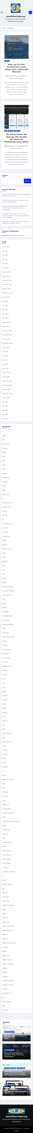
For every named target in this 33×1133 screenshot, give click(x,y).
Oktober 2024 (6, 339)
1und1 (4, 452)
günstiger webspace (8, 591)
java (3, 683)
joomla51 (4, 700)
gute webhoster (7, 595)
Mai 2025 (5, 309)
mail (3, 725)
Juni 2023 (5, 406)
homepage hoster (7, 616)
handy (4, 599)
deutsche (5, 528)
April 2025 (5, 314)
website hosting (7, 959)
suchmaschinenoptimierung (10, 821)
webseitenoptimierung (9, 943)
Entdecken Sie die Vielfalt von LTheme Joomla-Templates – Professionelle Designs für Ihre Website (15, 215)
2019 (3, 461)
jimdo (3, 687)
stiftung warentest (8, 813)
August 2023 (6, 398)
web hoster (5, 897)
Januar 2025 (6, 326)
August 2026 (6, 247)
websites (5, 972)
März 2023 (5, 418)
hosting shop (6, 658)
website (4, 951)
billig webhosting (7, 502)
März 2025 (5, 318)
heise (3, 603)
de (5, 130)
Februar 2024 (6, 372)
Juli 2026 (5, 251)
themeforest (6, 830)
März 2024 (5, 368)
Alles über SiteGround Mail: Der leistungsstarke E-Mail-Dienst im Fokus (15, 1036)
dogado (4, 540)
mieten (4, 746)
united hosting (6, 859)
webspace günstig (7, 985)
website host (6, 955)
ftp (3, 570)
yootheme (5, 1010)
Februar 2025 (6, 322)
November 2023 (7, 385)
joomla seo (5, 695)
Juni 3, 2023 (24, 146)
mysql (4, 758)
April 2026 (5, 263)
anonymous (5, 494)
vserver (4, 880)
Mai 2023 (5, 410)
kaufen (4, 704)
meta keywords (6, 741)
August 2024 (6, 347)
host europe (5, 620)
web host (5, 892)
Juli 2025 (5, 301)
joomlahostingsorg (14, 76)
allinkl (4, 490)
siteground (5, 804)
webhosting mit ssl (8, 930)
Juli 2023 (5, 402)
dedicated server (7, 523)
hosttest (4, 670)
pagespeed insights (8, 779)
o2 (3, 771)
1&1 (3, 440)
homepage (5, 611)
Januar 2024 (6, 377)
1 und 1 (4, 435)
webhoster (5, 918)
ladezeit (4, 708)
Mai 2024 (5, 360)
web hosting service (8, 905)
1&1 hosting (5, 444)
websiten (5, 968)
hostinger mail (6, 666)
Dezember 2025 (7, 280)
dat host (4, 515)
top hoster (5, 834)
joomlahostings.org (15, 16)
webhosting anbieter (8, 926)
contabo (4, 511)
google (4, 582)
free (3, 565)
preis (3, 783)
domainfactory (6, 549)
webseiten (5, 939)
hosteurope (5, 632)
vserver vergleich (7, 884)
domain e (5, 544)
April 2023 (5, 414)
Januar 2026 (6, 276)
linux (3, 716)
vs (2, 876)
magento (5, 721)
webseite (5, 934)
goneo (4, 578)
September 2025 (7, 293)
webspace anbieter (8, 980)
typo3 (4, 838)
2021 (3, 469)
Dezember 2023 (7, 381)
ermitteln (5, 561)
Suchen (5, 175)
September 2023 (7, 393)
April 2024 (5, 364)
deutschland (6, 536)
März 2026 (5, 268)
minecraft (5, 750)
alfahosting (5, 477)
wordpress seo (6, 993)
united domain (6, 850)
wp (3, 997)
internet (4, 674)
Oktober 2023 (6, 389)
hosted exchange (7, 624)
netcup (4, 762)
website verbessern (8, 964)
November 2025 (7, 284)
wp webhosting (6, 1001)
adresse (4, 473)
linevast (4, 712)
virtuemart (5, 867)
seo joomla (5, 796)
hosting (4, 641)
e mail (4, 553)
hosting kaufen (7, 649)
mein (3, 737)
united (4, 846)
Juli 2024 (5, 351)
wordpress (5, 989)
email (3, 557)
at (2, 498)
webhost (16, 130)
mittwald (5, 754)
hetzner (4, 607)
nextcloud (5, 767)
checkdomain (6, 507)
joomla (7, 61)
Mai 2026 (5, 259)
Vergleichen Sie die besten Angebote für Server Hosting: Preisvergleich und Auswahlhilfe (14, 207)
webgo (4, 909)
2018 (3, 456)
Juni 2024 (5, 356)
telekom (4, 825)
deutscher (5, 532)
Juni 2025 (5, 305)
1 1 (3, 431)
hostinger (5, 662)
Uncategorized (6, 842)
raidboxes (5, 792)
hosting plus (6, 653)
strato (4, 817)
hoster (10, 130)
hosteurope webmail (8, 637)
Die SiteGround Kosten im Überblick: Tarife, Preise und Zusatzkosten (14, 1055)
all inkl (4, 486)
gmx (3, 574)
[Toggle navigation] (2, 12)
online (4, 775)
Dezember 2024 (7, 330)
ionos (3, 679)
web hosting (6, 901)
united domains (7, 855)
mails (3, 729)
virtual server (6, 863)
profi (3, 788)
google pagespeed (7, 586)
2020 (3, 465)
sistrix (4, 800)
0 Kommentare (19, 78)
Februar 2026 (6, 272)
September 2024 (7, 343)
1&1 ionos (5, 448)
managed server (7, 733)
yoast (3, 1006)
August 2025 (6, 297)
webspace (5, 976)
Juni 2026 (5, 255)
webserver (5, 947)
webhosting (5, 922)
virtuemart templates (8, 871)
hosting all (5, 645)
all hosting (5, 482)
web (3, 888)
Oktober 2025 (6, 289)
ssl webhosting (6, 809)
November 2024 (7, 335)
